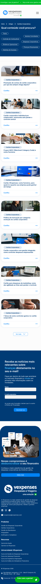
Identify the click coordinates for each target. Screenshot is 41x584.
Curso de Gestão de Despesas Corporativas (14, 554)
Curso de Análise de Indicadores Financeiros (15, 561)
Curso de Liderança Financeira (10, 556)
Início (3, 24)
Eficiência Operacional (10, 44)
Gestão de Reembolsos (8, 530)
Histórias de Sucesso (9, 50)
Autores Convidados (31, 36)
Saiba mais (20, 475)
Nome (7, 387)
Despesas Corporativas (30, 41)
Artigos (11, 24)
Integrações (5, 532)
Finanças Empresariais (31, 47)
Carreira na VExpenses (8, 545)
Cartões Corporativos (7, 528)
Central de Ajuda (6, 543)
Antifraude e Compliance (9, 535)
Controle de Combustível (11, 39)
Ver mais (18, 334)
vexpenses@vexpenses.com (13, 515)
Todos (5, 33)
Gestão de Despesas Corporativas (11, 525)
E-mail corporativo (10, 394)
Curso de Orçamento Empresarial (11, 558)
